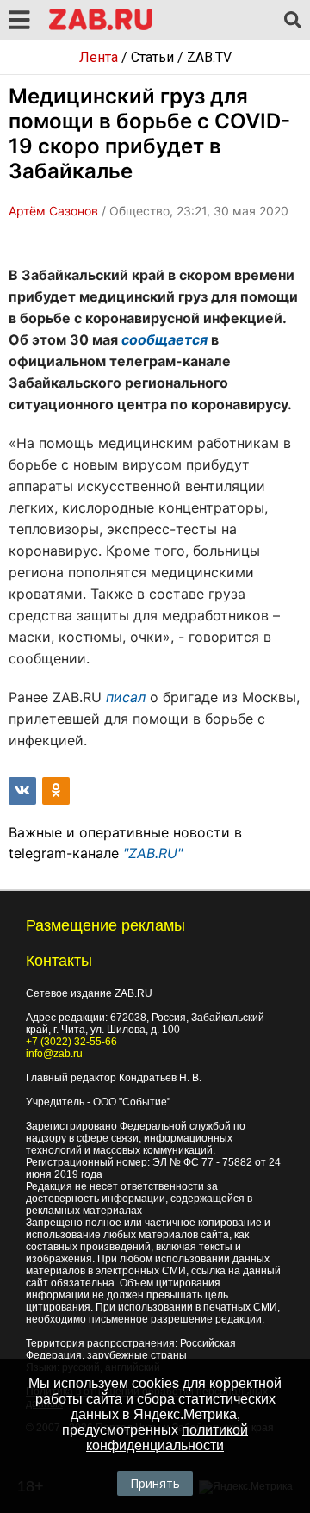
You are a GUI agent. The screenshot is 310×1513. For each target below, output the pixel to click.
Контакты (59, 960)
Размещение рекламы (105, 925)
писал (126, 697)
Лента (98, 57)
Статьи (152, 57)
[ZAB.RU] (100, 27)
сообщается (164, 339)
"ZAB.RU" (153, 853)
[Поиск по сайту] (293, 21)
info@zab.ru (54, 1054)
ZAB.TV (209, 57)
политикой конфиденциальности (167, 1438)
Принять (155, 1483)
